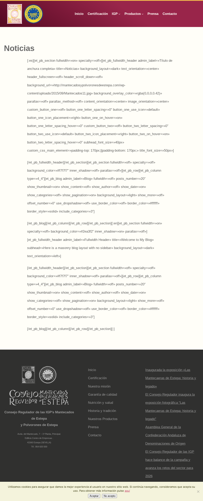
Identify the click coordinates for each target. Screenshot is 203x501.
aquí (127, 490)
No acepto (109, 495)
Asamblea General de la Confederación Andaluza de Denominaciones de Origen (165, 435)
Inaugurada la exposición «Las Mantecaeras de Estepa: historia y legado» (170, 378)
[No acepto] (198, 491)
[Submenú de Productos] (143, 14)
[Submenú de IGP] (119, 14)
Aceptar (94, 495)
